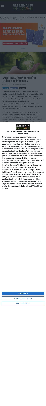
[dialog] (23, 264)
